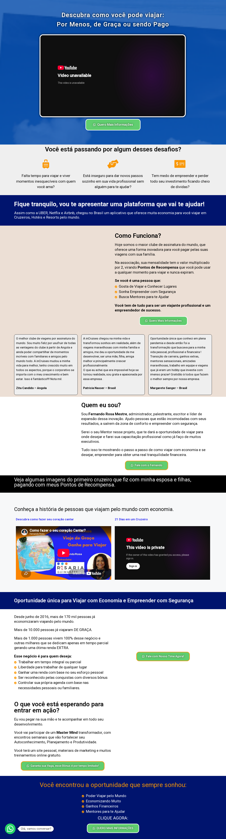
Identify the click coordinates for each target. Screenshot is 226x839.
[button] (113, 124)
